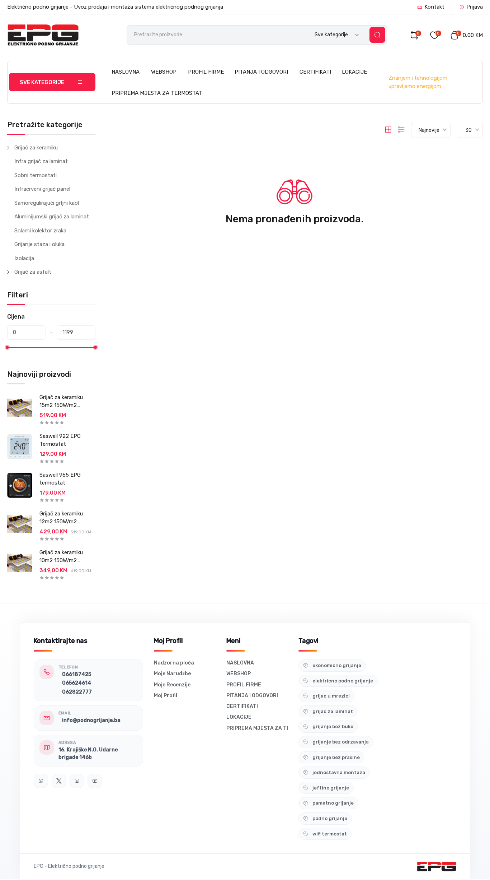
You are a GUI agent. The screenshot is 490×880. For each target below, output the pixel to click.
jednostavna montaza (338, 772)
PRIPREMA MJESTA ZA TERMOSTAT (157, 93)
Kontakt (434, 7)
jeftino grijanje (330, 788)
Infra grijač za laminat (41, 161)
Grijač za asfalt (32, 272)
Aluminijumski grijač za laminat (51, 216)
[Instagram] (77, 781)
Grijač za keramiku (36, 147)
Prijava (474, 7)
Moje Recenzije (172, 685)
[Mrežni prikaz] (388, 129)
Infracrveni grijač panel (42, 189)
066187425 (76, 674)
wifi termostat (329, 834)
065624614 (76, 683)
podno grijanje (329, 818)
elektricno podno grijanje (342, 681)
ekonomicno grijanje (336, 665)
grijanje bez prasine (336, 757)
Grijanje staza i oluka (39, 244)
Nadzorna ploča (174, 663)
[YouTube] (95, 781)
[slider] (7, 347)
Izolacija (24, 258)
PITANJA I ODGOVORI (261, 72)
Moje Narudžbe (172, 674)
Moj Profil (165, 696)
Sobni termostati (35, 175)
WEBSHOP (163, 72)
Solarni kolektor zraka (40, 230)
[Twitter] (59, 781)
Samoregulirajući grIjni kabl (46, 203)
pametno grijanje (333, 803)
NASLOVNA (126, 72)
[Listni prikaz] (401, 129)
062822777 (77, 692)
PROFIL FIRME (206, 72)
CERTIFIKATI (315, 72)
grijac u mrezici (331, 696)
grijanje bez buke (332, 726)
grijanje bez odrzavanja (340, 742)
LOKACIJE (354, 72)
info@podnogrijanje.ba (91, 720)
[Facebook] (41, 781)
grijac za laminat (332, 711)
